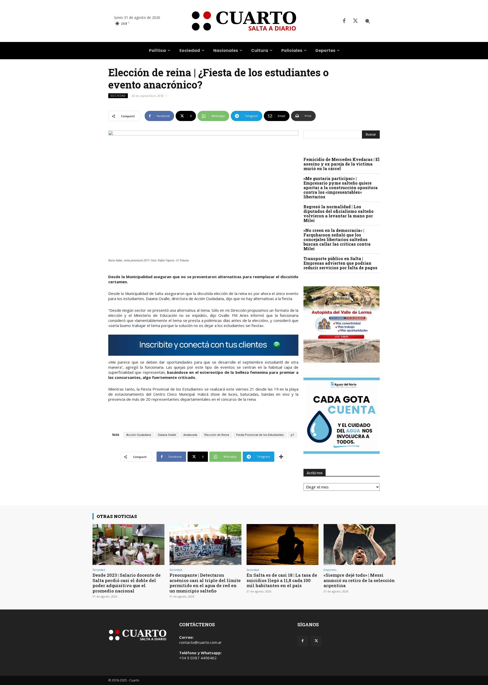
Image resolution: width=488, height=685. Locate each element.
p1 (292, 435)
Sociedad (118, 95)
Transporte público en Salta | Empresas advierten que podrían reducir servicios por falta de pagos (340, 263)
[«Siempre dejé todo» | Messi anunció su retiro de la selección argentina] (359, 544)
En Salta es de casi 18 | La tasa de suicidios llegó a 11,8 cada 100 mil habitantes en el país (282, 580)
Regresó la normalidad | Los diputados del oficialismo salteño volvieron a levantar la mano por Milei (338, 213)
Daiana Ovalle (167, 435)
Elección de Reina (216, 435)
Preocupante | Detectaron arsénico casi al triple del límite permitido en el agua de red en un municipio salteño (205, 582)
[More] (281, 457)
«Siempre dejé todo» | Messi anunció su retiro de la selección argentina (359, 580)
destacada (190, 435)
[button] (367, 21)
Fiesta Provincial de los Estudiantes (260, 435)
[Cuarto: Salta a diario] (243, 21)
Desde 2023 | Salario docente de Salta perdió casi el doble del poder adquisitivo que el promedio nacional (127, 582)
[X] (355, 21)
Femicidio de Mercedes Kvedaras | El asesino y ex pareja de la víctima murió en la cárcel (341, 164)
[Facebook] (344, 21)
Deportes (330, 569)
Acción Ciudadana (138, 435)
